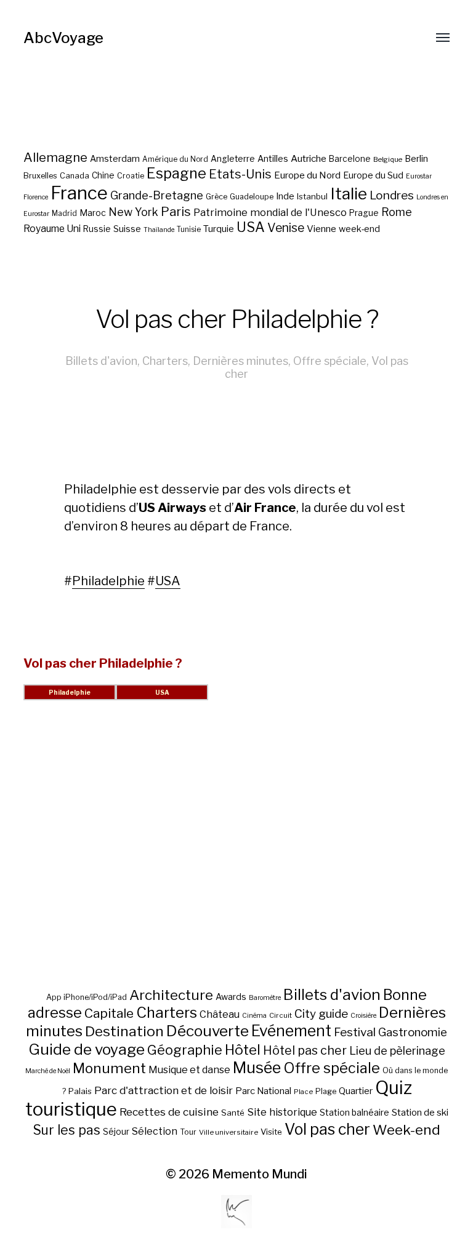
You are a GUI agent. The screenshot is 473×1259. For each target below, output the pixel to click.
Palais (80, 1091)
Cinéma (254, 1016)
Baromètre (265, 998)
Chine (103, 175)
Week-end (406, 1129)
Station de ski (420, 1112)
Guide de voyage (86, 1049)
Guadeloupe (251, 196)
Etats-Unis (240, 174)
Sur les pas (66, 1130)
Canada (74, 175)
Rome (396, 212)
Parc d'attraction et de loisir (163, 1090)
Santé (233, 1112)
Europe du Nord (307, 175)
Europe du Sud (373, 175)
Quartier (356, 1091)
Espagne (176, 173)
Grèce (216, 196)
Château (220, 1014)
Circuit (280, 1015)
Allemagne (55, 157)
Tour (188, 1132)
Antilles (272, 158)
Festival (355, 1032)
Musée (257, 1067)
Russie (97, 229)
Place (303, 1091)
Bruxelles (40, 175)
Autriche (308, 158)
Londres (392, 195)
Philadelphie (108, 581)
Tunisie (189, 229)
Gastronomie (412, 1032)
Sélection (154, 1131)
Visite (271, 1132)
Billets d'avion (101, 360)
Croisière (363, 1016)
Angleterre (233, 159)
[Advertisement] (237, 858)
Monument (109, 1068)
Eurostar (419, 176)
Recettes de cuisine (169, 1111)
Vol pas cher (327, 1129)
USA (250, 227)
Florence (35, 197)
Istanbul (312, 196)
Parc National (263, 1091)
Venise (285, 227)
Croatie (130, 175)
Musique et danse (189, 1070)
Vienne (321, 228)
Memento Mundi (259, 1174)
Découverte (207, 1030)
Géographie (184, 1050)
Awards (231, 996)
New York (133, 212)
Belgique (387, 159)
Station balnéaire (354, 1112)
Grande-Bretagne (156, 195)
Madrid (64, 213)
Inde (285, 196)
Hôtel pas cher (305, 1050)
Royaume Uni (52, 228)
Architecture (171, 995)
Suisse (127, 228)
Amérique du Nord (175, 159)
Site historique (282, 1112)
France (79, 193)
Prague (364, 213)
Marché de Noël (47, 1071)
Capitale (109, 1013)
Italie (348, 193)
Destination (124, 1031)
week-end (359, 228)
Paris (176, 211)
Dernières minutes (240, 360)
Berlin (416, 158)
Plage (325, 1091)
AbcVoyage (63, 38)
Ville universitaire (228, 1132)
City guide (321, 1014)
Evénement (291, 1030)
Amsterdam (115, 158)
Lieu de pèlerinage (397, 1050)
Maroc (92, 212)
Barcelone (350, 159)
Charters (165, 360)
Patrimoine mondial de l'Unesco (270, 212)
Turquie (218, 228)
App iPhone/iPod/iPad (86, 997)
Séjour (116, 1132)
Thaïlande (159, 230)
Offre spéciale (329, 360)
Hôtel (243, 1049)
